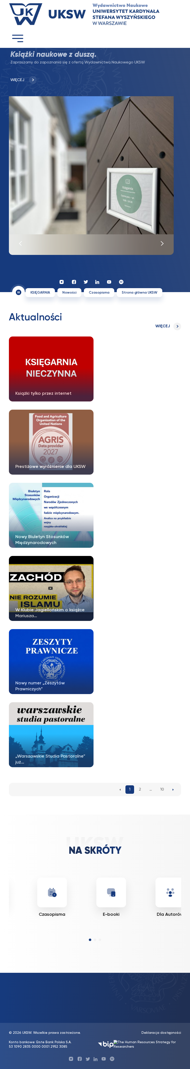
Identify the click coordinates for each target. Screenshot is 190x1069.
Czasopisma (99, 292)
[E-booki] (88, 892)
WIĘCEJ (17, 80)
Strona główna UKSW (139, 292)
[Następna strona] (173, 789)
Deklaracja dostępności (161, 1033)
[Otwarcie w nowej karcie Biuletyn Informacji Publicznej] (106, 1044)
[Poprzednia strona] (120, 789)
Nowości (69, 292)
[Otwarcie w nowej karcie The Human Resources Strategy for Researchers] (147, 1044)
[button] (90, 940)
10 (162, 790)
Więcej (162, 326)
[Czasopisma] (29, 892)
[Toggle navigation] (17, 38)
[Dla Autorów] (147, 892)
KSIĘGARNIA (40, 292)
